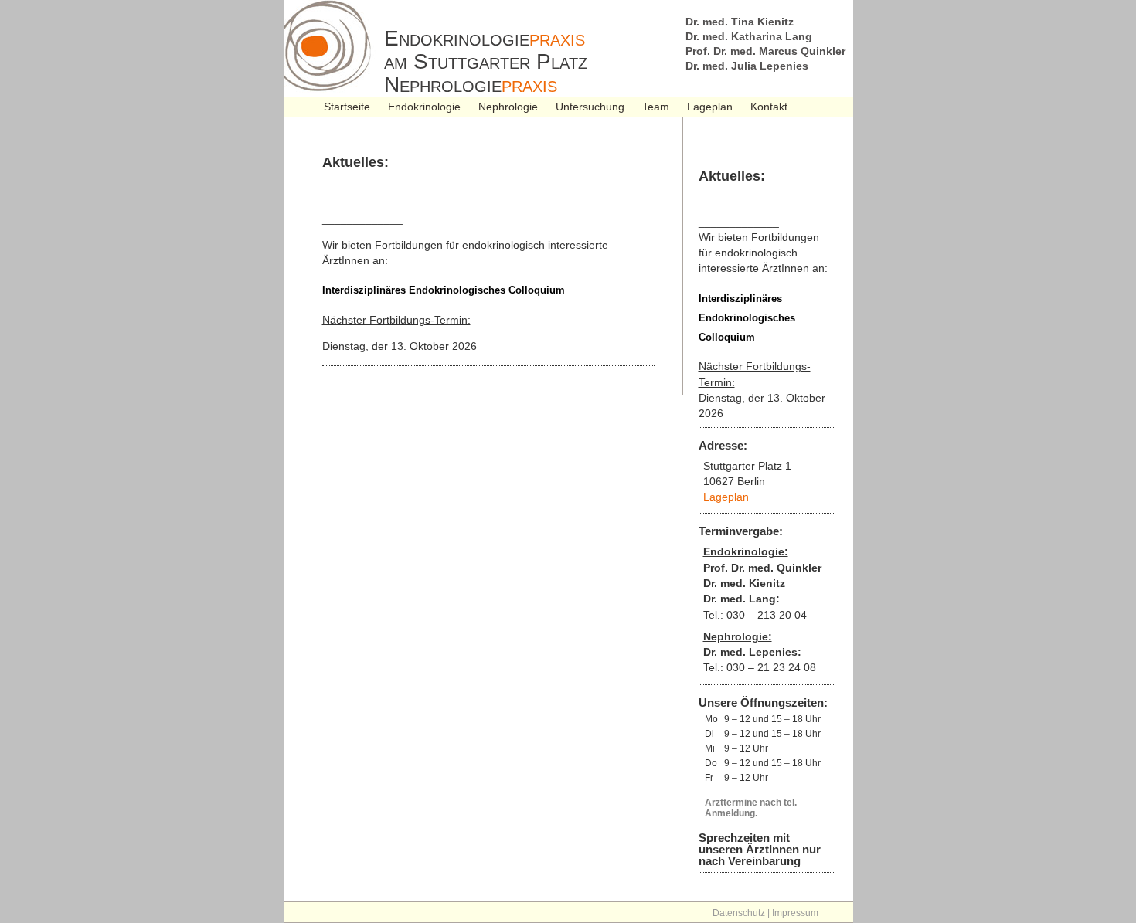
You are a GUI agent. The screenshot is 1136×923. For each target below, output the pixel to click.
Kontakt (768, 106)
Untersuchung (590, 106)
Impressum (795, 913)
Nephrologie (508, 106)
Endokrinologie (424, 106)
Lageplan (710, 106)
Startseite (347, 106)
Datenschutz (739, 913)
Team (655, 106)
